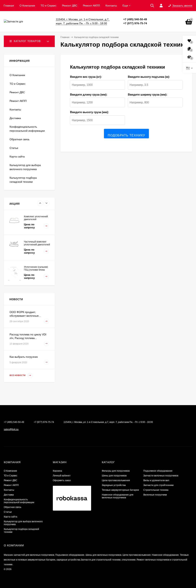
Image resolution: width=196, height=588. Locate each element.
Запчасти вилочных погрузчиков (160, 475)
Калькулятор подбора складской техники (23, 179)
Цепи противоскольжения (116, 480)
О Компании (27, 5)
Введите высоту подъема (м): (149, 76)
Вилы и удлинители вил (156, 480)
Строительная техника (155, 490)
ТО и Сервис (48, 5)
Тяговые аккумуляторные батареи (120, 490)
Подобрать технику (126, 135)
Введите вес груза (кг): (86, 76)
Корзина (57, 471)
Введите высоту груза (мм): (89, 112)
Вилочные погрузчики (155, 494)
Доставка (15, 118)
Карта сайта (17, 156)
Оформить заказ (62, 480)
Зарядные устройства (114, 485)
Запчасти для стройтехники (158, 485)
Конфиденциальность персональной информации (27, 128)
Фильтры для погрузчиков (116, 471)
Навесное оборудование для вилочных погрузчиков (117, 496)
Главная (9, 5)
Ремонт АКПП (91, 5)
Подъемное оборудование (157, 471)
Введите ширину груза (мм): (147, 94)
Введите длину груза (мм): (88, 94)
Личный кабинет (62, 475)
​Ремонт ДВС (69, 5)
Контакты (111, 5)
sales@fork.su (11, 429)
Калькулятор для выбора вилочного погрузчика (25, 167)
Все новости (18, 375)
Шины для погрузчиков (114, 475)
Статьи (14, 147)
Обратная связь (19, 139)
